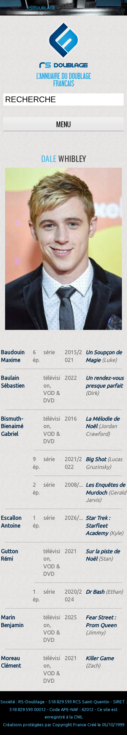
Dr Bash (95, 592)
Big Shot (96, 459)
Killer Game (100, 658)
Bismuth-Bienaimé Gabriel (12, 426)
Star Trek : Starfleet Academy (98, 525)
